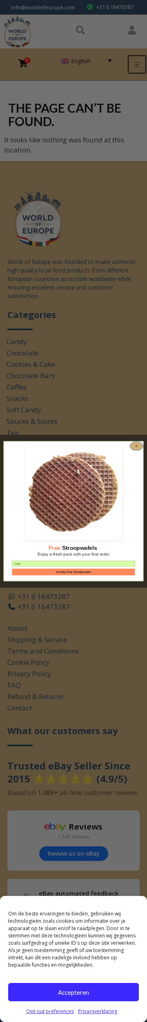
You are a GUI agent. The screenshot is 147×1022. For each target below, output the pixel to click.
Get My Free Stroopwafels (73, 571)
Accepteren (73, 992)
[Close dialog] (136, 445)
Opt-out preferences (50, 1011)
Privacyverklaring (97, 1011)
